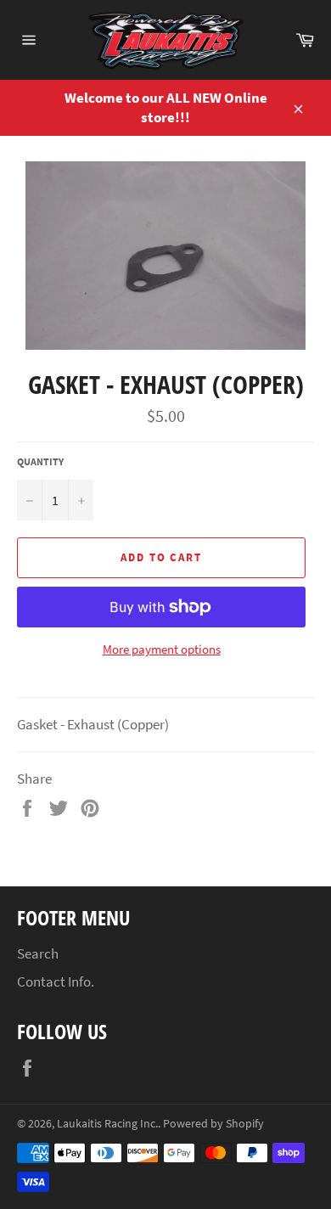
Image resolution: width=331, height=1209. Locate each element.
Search (38, 953)
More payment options (162, 649)
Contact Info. (55, 981)
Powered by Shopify (213, 1123)
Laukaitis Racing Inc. (107, 1123)
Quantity (40, 461)
